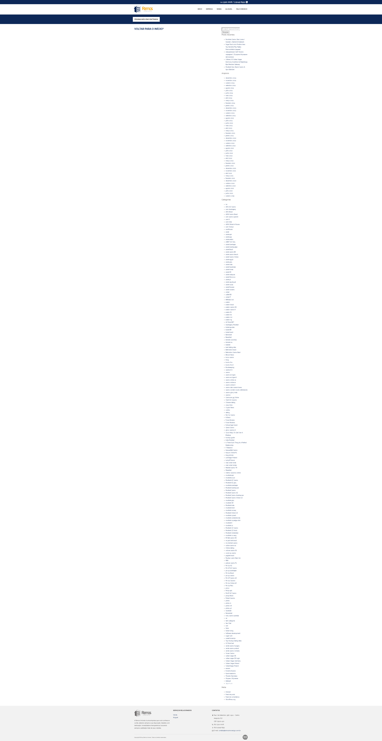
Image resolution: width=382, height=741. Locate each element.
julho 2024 (229, 90)
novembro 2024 (231, 80)
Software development (233, 633)
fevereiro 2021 (230, 178)
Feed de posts (230, 694)
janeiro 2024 (230, 105)
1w (226, 204)
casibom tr (229, 370)
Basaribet (228, 337)
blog (227, 360)
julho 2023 (229, 120)
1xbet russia (229, 284)
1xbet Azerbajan (231, 244)
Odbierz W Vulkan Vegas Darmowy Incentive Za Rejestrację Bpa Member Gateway (236, 62)
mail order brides (231, 465)
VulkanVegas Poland (232, 666)
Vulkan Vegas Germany (233, 661)
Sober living (229, 631)
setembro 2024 (231, 85)
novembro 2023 (231, 110)
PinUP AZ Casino (231, 593)
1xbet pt (228, 279)
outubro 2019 (230, 196)
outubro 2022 (230, 143)
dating (228, 412)
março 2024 (229, 100)
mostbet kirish (230, 508)
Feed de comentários (232, 697)
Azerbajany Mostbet (232, 325)
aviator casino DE (231, 307)
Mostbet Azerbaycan (232, 488)
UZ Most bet (230, 643)
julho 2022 (229, 150)
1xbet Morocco (230, 277)
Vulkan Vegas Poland (232, 663)
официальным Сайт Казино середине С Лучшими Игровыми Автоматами (236, 54)
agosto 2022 (230, 148)
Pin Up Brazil (230, 573)
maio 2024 (229, 95)
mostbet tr (229, 523)
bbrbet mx (229, 342)
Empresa (209, 9)
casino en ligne (230, 375)
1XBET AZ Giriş (230, 242)
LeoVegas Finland (231, 457)
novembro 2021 (231, 171)
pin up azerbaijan (231, 570)
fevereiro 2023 (230, 133)
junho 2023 (229, 123)
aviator (228, 302)
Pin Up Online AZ (231, 583)
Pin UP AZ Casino (231, 568)
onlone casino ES (231, 550)
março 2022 (229, 161)
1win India (229, 222)
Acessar (228, 692)
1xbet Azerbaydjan (231, 247)
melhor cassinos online (233, 473)
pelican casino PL (231, 563)
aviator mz (229, 317)
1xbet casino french (232, 254)
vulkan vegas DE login (233, 658)
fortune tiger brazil (231, 425)
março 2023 (229, 130)
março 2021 (229, 176)
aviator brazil (230, 304)
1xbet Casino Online (232, 257)
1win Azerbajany (231, 209)
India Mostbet (230, 440)
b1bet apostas (230, 327)
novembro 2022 (231, 140)
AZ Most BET (230, 322)
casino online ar (231, 382)
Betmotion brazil (231, 350)
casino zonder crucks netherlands (237, 390)
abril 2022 (229, 158)
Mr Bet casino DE (231, 538)
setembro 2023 (231, 115)
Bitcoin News (230, 355)
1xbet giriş (229, 262)
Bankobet (229, 335)
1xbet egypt (229, 259)
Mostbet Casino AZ (232, 493)
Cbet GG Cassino (231, 400)
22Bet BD (229, 294)
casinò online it (230, 385)
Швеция (228, 681)
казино (228, 668)
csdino (228, 410)
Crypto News (230, 407)
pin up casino (230, 575)
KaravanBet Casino (231, 450)
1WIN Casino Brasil (232, 214)
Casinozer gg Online (232, 397)
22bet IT (228, 297)
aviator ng (229, 320)
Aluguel (228, 9)
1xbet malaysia (230, 274)
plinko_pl (229, 608)
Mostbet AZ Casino (232, 480)
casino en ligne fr (231, 377)
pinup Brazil (229, 595)
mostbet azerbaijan (232, 485)
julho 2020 (229, 191)
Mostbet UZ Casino (232, 528)
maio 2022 (229, 156)
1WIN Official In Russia (233, 224)
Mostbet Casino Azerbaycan (235, 495)
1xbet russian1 (230, 289)
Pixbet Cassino (230, 598)
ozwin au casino (231, 553)
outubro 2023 (230, 113)
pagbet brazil (230, 555)
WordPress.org (230, 699)
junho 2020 (229, 193)
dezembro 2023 (231, 108)
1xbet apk (229, 234)
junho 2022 (229, 153)
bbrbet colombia (231, 340)
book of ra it (229, 365)
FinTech (228, 417)
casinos (228, 395)
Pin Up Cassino (230, 580)
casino (228, 372)
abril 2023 (229, 128)
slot (227, 626)
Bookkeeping (230, 367)
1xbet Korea (229, 269)
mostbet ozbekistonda (233, 518)
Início (200, 9)
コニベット (229, 683)
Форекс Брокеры (231, 676)
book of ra (229, 362)
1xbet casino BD (231, 252)
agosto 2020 (230, 188)
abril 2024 (229, 98)
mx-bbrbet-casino (231, 543)
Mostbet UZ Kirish (231, 530)
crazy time (229, 405)
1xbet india (229, 264)
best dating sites (231, 347)
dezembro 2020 (231, 181)
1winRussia (229, 229)
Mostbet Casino (231, 490)
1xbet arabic (229, 239)
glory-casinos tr (231, 430)
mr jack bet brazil (231, 540)
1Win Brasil (229, 212)
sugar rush (229, 636)
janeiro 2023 (230, 135)
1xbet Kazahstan (231, 267)
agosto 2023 (230, 118)
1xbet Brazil (229, 249)
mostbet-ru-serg (231, 535)
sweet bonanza (230, 638)
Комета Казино (231, 671)
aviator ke (229, 315)
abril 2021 (229, 173)
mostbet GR (229, 503)
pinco (227, 588)
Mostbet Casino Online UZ (234, 498)
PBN (227, 560)
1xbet (227, 232)
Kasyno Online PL (231, 452)
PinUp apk (229, 590)
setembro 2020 (231, 186)
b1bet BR (228, 330)
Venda (219, 9)
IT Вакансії (229, 447)
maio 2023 (229, 125)
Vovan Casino (230, 653)
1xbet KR (228, 272)
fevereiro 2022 (230, 163)
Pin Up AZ (229, 565)
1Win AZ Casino (231, 207)
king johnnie (229, 455)
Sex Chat (228, 623)
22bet (227, 292)
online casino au (231, 545)
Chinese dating (230, 402)
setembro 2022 (231, 146)
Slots (227, 628)
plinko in (228, 603)
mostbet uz (229, 525)
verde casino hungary (233, 646)
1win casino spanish (232, 217)
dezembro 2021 (231, 168)
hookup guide (230, 437)
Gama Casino (230, 427)
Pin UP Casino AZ (231, 578)
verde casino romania (232, 651)
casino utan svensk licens (234, 387)
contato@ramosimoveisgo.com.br (230, 730)
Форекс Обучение (232, 678)
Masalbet (228, 470)
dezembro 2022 (231, 138)
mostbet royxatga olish (233, 520)
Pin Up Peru (229, 585)
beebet (228, 345)
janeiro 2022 (230, 166)
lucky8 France (230, 460)
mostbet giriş (230, 500)
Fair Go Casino (230, 415)
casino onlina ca (231, 380)
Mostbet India (230, 505)
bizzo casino (230, 357)
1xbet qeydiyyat (231, 282)
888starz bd (230, 299)
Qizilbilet (228, 611)
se (226, 618)
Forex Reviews (230, 422)
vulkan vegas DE (231, 656)
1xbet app (229, 237)
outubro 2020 (230, 183)
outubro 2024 (230, 83)
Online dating (230, 548)
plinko (228, 600)
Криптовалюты (231, 673)
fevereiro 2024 (230, 103)
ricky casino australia (232, 616)
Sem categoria (230, 621)
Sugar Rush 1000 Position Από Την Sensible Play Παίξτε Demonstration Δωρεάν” (235, 47)
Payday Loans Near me (233, 558)
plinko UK (229, 606)
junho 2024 (229, 93)
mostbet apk (230, 475)
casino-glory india (231, 392)
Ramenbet (229, 613)
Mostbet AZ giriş (231, 483)
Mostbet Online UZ (232, 513)
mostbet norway (231, 510)
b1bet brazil (229, 332)
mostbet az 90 (230, 478)
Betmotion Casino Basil (233, 352)
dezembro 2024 (231, 78)
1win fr (228, 219)
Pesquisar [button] (225, 32)
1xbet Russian (230, 287)
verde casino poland (232, 648)
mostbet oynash (231, 515)
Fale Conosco (241, 9)
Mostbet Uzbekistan (232, 533)
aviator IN (228, 312)
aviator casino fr (231, 309)
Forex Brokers (230, 420)
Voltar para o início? (149, 28)
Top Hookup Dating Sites (234, 641)
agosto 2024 (230, 88)
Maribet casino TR (231, 468)
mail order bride (231, 463)
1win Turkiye (229, 227)
